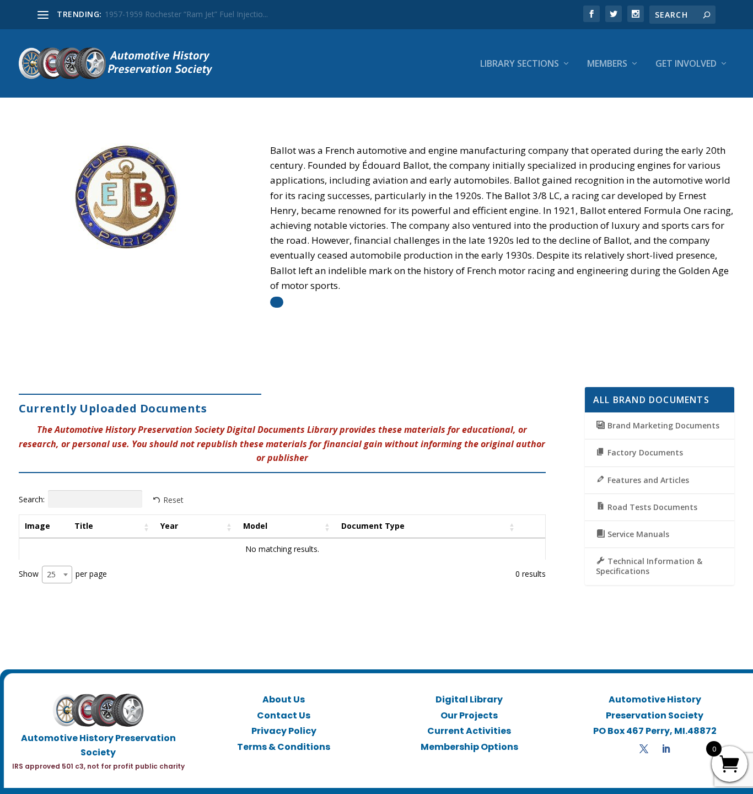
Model (255, 526)
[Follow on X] (644, 749)
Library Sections (519, 64)
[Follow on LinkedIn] (666, 749)
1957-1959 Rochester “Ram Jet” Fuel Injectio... (186, 14)
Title (83, 526)
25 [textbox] (51, 574)
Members (607, 64)
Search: (32, 499)
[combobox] (57, 574)
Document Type (373, 526)
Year (169, 526)
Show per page (63, 574)
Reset (173, 500)
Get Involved (686, 64)
